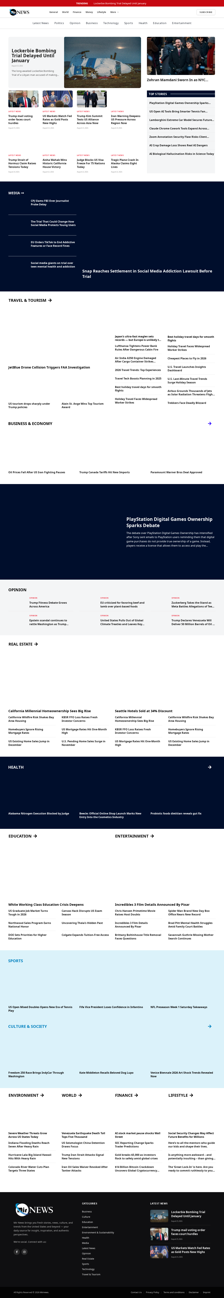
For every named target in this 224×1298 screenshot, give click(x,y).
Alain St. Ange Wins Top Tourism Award (83, 405)
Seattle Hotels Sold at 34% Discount (144, 711)
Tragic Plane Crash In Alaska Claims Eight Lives (125, 163)
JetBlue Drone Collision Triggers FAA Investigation (49, 367)
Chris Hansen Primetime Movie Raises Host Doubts (135, 912)
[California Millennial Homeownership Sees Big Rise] (58, 678)
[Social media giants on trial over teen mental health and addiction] (17, 267)
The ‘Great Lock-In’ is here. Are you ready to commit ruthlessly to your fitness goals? (191, 1168)
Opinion (75, 23)
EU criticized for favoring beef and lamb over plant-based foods (122, 604)
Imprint (206, 1292)
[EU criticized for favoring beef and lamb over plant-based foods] (88, 602)
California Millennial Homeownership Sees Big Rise (49, 711)
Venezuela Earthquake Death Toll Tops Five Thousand (83, 1135)
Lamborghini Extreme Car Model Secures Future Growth (180, 120)
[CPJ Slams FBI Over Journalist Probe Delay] (17, 204)
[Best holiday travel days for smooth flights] (191, 319)
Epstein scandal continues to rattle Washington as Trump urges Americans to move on (48, 622)
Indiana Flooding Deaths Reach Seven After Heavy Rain (29, 1144)
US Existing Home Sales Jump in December (29, 743)
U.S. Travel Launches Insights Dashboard (187, 368)
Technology (111, 23)
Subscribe (206, 12)
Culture (86, 1216)
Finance (77, 12)
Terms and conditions (173, 1292)
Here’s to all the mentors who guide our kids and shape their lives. (191, 1144)
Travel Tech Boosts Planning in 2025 (138, 378)
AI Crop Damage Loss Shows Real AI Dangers (178, 145)
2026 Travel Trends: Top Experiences (138, 370)
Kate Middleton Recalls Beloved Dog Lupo (106, 1072)
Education (159, 23)
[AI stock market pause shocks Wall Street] (138, 1115)
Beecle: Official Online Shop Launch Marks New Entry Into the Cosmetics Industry (110, 815)
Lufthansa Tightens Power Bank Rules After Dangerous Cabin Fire (136, 347)
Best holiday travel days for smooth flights (138, 388)
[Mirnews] (25, 12)
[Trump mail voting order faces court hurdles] (23, 98)
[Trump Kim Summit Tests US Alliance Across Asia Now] (92, 98)
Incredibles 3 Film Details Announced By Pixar (152, 904)
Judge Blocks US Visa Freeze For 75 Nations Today (91, 163)
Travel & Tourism (91, 1274)
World (65, 12)
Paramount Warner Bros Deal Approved (176, 472)
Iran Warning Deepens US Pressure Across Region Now (125, 119)
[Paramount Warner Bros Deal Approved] (183, 450)
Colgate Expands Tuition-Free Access (85, 935)
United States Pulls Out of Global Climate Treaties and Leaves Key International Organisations (121, 622)
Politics (59, 23)
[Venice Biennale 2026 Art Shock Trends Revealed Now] (183, 1050)
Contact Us (136, 1292)
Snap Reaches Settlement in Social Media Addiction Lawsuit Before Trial (147, 273)
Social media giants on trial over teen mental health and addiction (53, 264)
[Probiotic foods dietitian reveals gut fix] (183, 791)
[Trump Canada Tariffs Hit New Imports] (111, 450)
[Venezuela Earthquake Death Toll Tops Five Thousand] (85, 1115)
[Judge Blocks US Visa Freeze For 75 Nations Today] (92, 142)
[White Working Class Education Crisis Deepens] (58, 871)
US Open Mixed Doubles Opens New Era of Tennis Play (40, 1008)
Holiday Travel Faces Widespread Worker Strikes (136, 400)
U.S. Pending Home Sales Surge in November (83, 743)
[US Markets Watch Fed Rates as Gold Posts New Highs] (58, 98)
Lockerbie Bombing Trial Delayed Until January (120, 3)
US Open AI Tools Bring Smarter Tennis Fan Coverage (177, 111)
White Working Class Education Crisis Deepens (46, 904)
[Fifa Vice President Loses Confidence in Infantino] (111, 984)
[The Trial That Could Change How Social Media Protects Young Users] (17, 225)
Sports (128, 23)
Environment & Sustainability (98, 1232)
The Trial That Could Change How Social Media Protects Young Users (53, 223)
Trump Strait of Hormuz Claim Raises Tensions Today (22, 163)
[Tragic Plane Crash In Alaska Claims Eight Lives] (126, 142)
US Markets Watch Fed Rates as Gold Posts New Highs (57, 119)
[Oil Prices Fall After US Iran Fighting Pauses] (40, 450)
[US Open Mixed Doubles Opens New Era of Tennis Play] (40, 984)
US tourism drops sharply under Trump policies (29, 405)
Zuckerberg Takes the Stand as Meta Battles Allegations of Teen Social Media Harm (193, 604)
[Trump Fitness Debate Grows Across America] (17, 602)
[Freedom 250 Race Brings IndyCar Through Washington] (40, 1050)
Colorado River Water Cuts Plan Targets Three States (28, 1168)
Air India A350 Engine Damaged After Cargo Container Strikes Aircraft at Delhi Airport (135, 360)
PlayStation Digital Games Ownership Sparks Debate (178, 103)
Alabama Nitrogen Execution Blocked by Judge (38, 813)
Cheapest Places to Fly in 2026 (187, 358)
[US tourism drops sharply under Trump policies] (32, 386)
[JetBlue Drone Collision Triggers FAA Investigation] (58, 334)
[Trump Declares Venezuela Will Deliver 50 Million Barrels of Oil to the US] (160, 620)
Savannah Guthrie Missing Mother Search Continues (191, 936)
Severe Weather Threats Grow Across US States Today (27, 1135)
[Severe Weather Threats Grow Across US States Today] (32, 1115)
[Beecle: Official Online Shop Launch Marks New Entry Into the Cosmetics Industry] (111, 791)
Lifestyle (101, 12)
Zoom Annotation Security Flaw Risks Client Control (178, 137)
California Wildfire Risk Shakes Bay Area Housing (31, 719)
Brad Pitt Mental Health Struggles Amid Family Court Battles (190, 924)
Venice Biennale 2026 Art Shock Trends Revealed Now (182, 1074)
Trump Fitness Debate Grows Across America (48, 604)
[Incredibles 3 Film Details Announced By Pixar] (165, 871)
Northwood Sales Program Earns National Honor (29, 924)
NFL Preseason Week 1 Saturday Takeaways (179, 1007)
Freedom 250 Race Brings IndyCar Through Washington (36, 1074)
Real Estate (88, 1258)
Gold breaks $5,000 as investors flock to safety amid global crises (136, 1156)
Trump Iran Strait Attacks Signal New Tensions (83, 1156)
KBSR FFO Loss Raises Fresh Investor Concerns (80, 719)
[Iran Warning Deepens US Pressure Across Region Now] (126, 98)
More (113, 12)
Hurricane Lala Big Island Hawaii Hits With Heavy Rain (29, 1156)
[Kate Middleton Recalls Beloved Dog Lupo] (111, 1050)
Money (89, 12)
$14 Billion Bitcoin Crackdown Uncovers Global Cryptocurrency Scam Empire (136, 1168)
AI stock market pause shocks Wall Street (137, 1135)
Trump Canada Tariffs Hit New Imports (104, 472)
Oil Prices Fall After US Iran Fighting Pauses (36, 472)
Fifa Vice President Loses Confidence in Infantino (111, 1007)
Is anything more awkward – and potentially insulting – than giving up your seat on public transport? (190, 1156)
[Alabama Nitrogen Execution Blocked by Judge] (40, 791)
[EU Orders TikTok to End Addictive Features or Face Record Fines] (17, 246)
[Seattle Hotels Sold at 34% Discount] (165, 678)
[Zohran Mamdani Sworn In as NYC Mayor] (181, 56)
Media (85, 1242)
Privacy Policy (152, 1292)
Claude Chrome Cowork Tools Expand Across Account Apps (178, 128)
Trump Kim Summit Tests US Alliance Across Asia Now (89, 119)
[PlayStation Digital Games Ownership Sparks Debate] (65, 532)
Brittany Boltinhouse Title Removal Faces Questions (138, 936)
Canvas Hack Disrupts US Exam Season (82, 912)
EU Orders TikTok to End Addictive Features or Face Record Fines (53, 244)
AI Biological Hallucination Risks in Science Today (181, 154)
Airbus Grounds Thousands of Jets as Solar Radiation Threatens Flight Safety (191, 393)
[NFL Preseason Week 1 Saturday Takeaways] (183, 984)
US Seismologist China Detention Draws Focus (83, 1144)
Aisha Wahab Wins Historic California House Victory (55, 163)
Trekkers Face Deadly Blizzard (187, 403)
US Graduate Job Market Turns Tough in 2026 (28, 912)
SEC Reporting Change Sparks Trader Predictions (134, 1144)
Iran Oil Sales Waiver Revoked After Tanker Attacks (85, 1168)
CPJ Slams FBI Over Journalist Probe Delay (50, 202)
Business (92, 23)
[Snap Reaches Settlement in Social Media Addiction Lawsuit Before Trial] (148, 228)
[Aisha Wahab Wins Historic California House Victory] (58, 142)
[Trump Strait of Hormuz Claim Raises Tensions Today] (23, 142)
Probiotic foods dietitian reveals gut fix (176, 813)
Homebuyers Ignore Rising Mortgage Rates (25, 731)
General (53, 12)
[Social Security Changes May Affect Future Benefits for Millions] (192, 1115)
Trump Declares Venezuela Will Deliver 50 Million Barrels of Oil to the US (193, 622)
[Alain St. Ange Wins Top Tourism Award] (85, 386)
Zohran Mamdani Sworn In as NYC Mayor (176, 80)
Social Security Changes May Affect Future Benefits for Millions (191, 1135)
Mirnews (44, 1292)
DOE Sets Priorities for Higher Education (27, 936)
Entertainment (181, 23)
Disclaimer (194, 1292)
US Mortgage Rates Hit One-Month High (84, 731)
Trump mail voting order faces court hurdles (20, 119)
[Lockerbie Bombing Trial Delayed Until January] (102, 62)
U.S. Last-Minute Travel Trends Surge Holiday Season (187, 380)
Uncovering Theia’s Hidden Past (82, 923)
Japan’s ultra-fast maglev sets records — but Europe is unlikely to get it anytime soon (138, 338)
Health (143, 23)
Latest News (41, 23)
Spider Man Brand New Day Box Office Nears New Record (189, 912)
